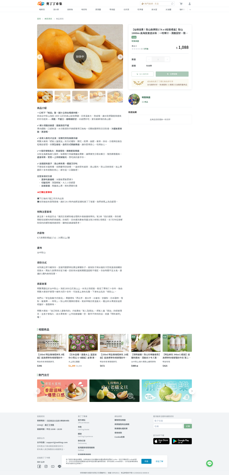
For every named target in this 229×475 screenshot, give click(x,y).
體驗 (80, 433)
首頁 (39, 18)
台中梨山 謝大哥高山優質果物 (143, 361)
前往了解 (159, 461)
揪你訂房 (81, 440)
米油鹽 (168, 9)
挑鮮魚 (70, 9)
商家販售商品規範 (121, 424)
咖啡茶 (182, 9)
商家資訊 (48, 18)
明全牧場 (166, 361)
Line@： (45, 425)
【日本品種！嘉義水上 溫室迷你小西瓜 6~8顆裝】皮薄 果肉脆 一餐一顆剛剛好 (83, 356)
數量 (134, 59)
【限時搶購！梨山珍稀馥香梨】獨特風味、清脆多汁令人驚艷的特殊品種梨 (145, 356)
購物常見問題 (120, 420)
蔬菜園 (98, 9)
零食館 (112, 9)
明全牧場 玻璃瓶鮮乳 (45, 361)
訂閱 (188, 426)
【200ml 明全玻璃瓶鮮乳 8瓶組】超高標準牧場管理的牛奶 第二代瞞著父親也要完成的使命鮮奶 (51, 356)
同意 (146, 461)
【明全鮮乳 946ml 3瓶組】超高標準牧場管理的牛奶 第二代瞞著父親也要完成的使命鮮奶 (177, 356)
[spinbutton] (158, 59)
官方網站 (81, 420)
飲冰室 (154, 9)
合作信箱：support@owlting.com (52, 442)
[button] (39, 57)
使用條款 (118, 432)
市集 (80, 427)
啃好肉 (84, 9)
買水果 (56, 9)
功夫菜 (126, 9)
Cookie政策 (119, 437)
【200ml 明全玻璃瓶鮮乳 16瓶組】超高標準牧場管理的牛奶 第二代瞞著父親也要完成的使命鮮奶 (114, 356)
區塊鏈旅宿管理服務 (86, 447)
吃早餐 (140, 9)
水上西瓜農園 (74, 361)
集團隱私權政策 (120, 428)
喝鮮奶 (42, 9)
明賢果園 (135, 41)
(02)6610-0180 (53, 420)
